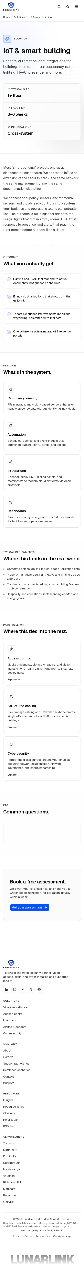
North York (10, 1150)
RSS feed (9, 1126)
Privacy (17, 1236)
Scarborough (11, 1163)
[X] (31, 989)
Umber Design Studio (51, 1230)
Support (8, 1083)
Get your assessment (27, 907)
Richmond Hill (12, 1182)
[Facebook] (23, 989)
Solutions (19, 17)
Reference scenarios (17, 1070)
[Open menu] (76, 6)
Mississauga (11, 1169)
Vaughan (9, 1176)
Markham (9, 1189)
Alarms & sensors (14, 1027)
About (7, 1050)
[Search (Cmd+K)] (59, 6)
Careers (8, 1057)
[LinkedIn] (6, 989)
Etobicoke (9, 1156)
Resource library (14, 1106)
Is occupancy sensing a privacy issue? (34, 829)
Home (6, 17)
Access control (13, 1014)
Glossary (9, 1113)
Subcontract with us (16, 1063)
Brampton (9, 1195)
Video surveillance (15, 1007)
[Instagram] (14, 989)
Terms (28, 1236)
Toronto (8, 1143)
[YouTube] (39, 989)
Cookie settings (62, 1236)
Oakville (8, 1202)
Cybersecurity (12, 1033)
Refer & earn (11, 1120)
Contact (8, 1076)
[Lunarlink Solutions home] (11, 6)
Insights (8, 1100)
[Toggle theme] (67, 6)
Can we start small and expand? (30, 840)
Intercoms (9, 1020)
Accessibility (42, 1236)
